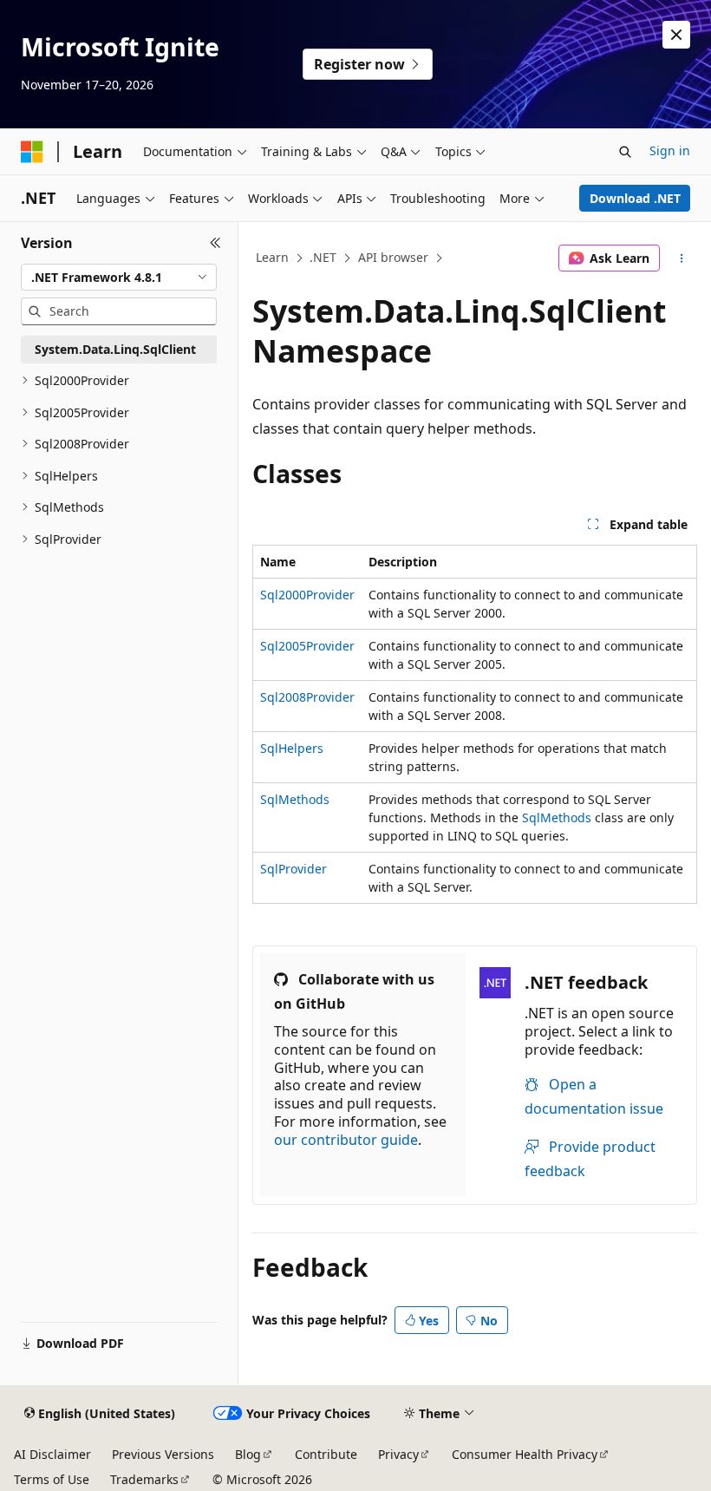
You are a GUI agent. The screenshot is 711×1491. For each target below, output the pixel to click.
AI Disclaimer (52, 1454)
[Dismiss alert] (676, 35)
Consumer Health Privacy (524, 1454)
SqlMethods (294, 799)
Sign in (669, 150)
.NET (323, 257)
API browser (393, 257)
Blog (248, 1454)
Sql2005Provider (307, 646)
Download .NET (635, 198)
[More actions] (682, 258)
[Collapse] (215, 243)
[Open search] (625, 151)
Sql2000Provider (307, 594)
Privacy (398, 1454)
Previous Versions (163, 1454)
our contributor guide (346, 1139)
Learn (272, 257)
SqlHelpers (291, 748)
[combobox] (119, 277)
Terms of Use (51, 1479)
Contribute (326, 1454)
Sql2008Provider (307, 697)
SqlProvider (293, 868)
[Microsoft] (32, 152)
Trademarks (144, 1479)
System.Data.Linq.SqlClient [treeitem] (115, 349)
